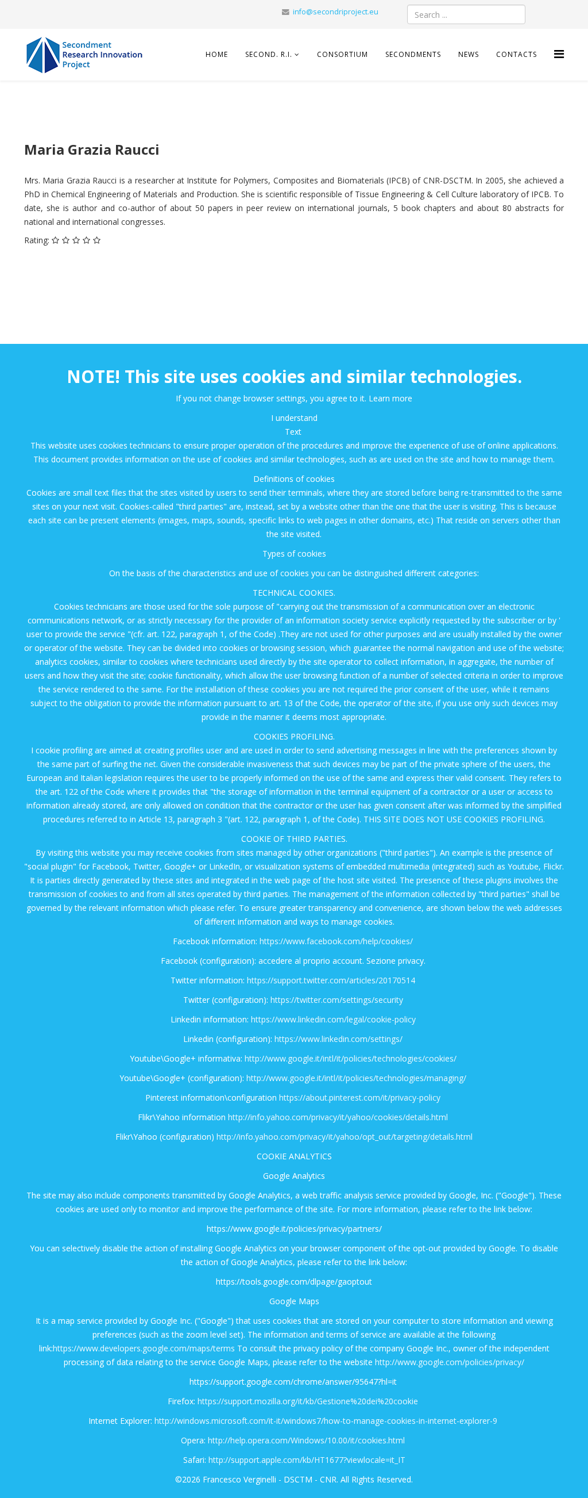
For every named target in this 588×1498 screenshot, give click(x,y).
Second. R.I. (270, 54)
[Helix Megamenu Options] (559, 54)
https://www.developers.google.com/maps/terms (144, 1348)
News (468, 54)
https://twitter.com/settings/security (336, 999)
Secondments (413, 54)
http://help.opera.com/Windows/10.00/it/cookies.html (306, 1440)
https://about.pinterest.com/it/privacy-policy (359, 1097)
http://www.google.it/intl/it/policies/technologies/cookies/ (351, 1058)
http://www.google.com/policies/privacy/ (449, 1362)
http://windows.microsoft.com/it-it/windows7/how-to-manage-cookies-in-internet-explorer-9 (325, 1420)
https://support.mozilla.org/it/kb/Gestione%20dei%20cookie (308, 1401)
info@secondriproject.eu (335, 12)
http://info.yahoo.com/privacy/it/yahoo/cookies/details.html (338, 1117)
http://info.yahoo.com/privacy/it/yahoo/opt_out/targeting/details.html (344, 1136)
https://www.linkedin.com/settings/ (338, 1038)
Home (217, 54)
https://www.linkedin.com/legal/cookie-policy (333, 1019)
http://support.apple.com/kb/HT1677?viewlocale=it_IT (306, 1459)
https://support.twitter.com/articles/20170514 (331, 980)
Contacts (516, 54)
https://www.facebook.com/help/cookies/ (336, 941)
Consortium (342, 54)
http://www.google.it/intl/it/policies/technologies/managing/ (356, 1077)
